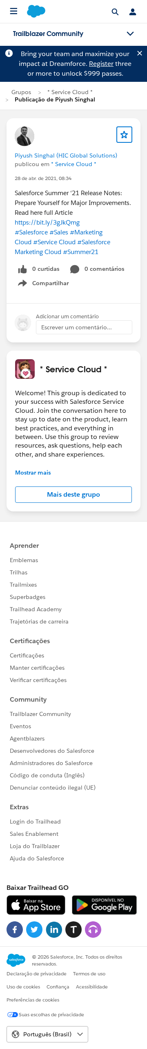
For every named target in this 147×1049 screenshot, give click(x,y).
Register (101, 63)
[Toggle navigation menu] (130, 34)
